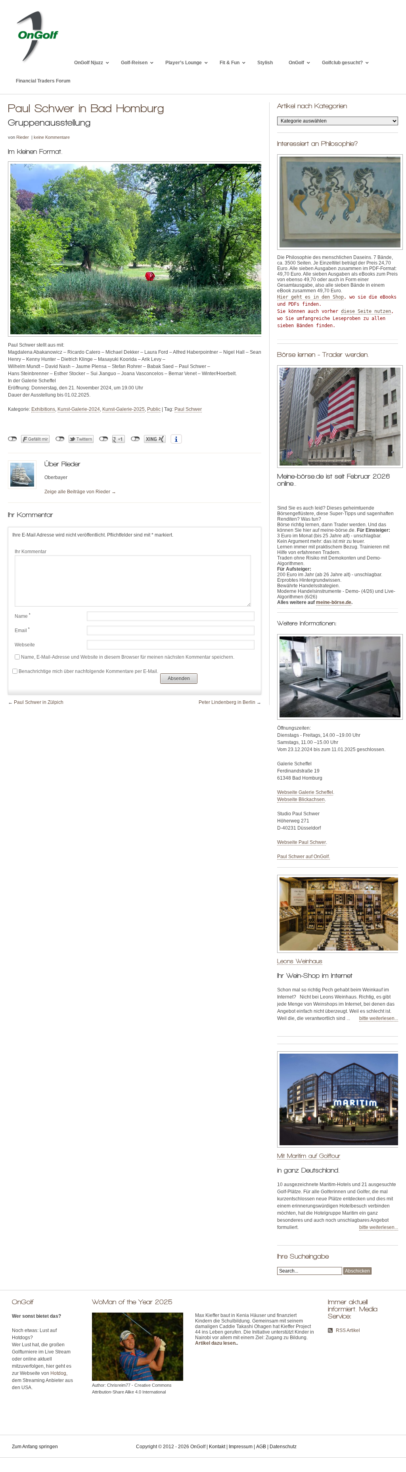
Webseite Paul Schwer (301, 842)
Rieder (22, 137)
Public (154, 409)
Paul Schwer (188, 409)
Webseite (25, 645)
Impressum (241, 1446)
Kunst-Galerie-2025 (123, 409)
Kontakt (217, 1446)
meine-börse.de (333, 602)
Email (22, 630)
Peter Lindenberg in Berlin (227, 702)
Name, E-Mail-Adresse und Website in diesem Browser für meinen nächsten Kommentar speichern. (127, 657)
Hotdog (58, 1373)
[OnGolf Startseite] (37, 62)
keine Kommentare (52, 137)
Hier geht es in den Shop (310, 297)
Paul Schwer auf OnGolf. (303, 856)
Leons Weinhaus (299, 961)
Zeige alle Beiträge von (80, 491)
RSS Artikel (348, 1330)
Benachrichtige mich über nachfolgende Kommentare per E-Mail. (88, 671)
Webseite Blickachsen (301, 799)
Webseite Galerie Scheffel (305, 792)
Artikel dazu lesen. (216, 1343)
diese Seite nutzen (366, 311)
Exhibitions (43, 409)
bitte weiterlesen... (378, 1018)
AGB (261, 1446)
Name (23, 616)
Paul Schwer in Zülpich (38, 702)
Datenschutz (283, 1446)
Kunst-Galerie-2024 (78, 409)
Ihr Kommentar (30, 551)
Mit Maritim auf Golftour (308, 1155)
